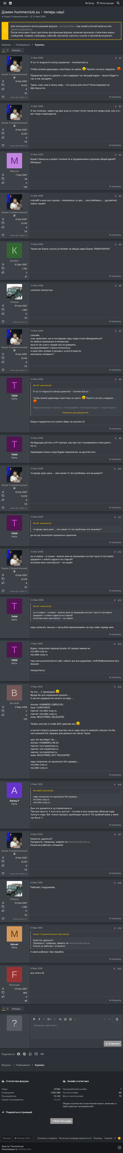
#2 (120, 106)
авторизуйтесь (68, 26)
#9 (120, 438)
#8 (120, 379)
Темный (7, 1138)
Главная (108, 1138)
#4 (120, 196)
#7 (120, 331)
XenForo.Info (24, 1149)
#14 (119, 644)
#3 (120, 154)
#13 (119, 600)
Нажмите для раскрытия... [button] (76, 412)
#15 (119, 687)
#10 (119, 469)
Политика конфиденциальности (75, 1138)
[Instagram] (119, 1148)
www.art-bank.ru (18, 97)
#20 (119, 968)
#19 (119, 928)
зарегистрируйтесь (21, 29)
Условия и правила (47, 1138)
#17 (119, 834)
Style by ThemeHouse (13, 1146)
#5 (120, 244)
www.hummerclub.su (79, 841)
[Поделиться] (116, 58)
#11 (119, 517)
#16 (119, 784)
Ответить (116, 97)
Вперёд (16, 50)
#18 (119, 883)
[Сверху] (115, 1138)
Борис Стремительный (16, 16)
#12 (119, 552)
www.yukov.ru (20, 322)
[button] (5, 3)
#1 (120, 58)
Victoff (57, 1099)
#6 (120, 285)
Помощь (98, 1138)
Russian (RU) (23, 1138)
